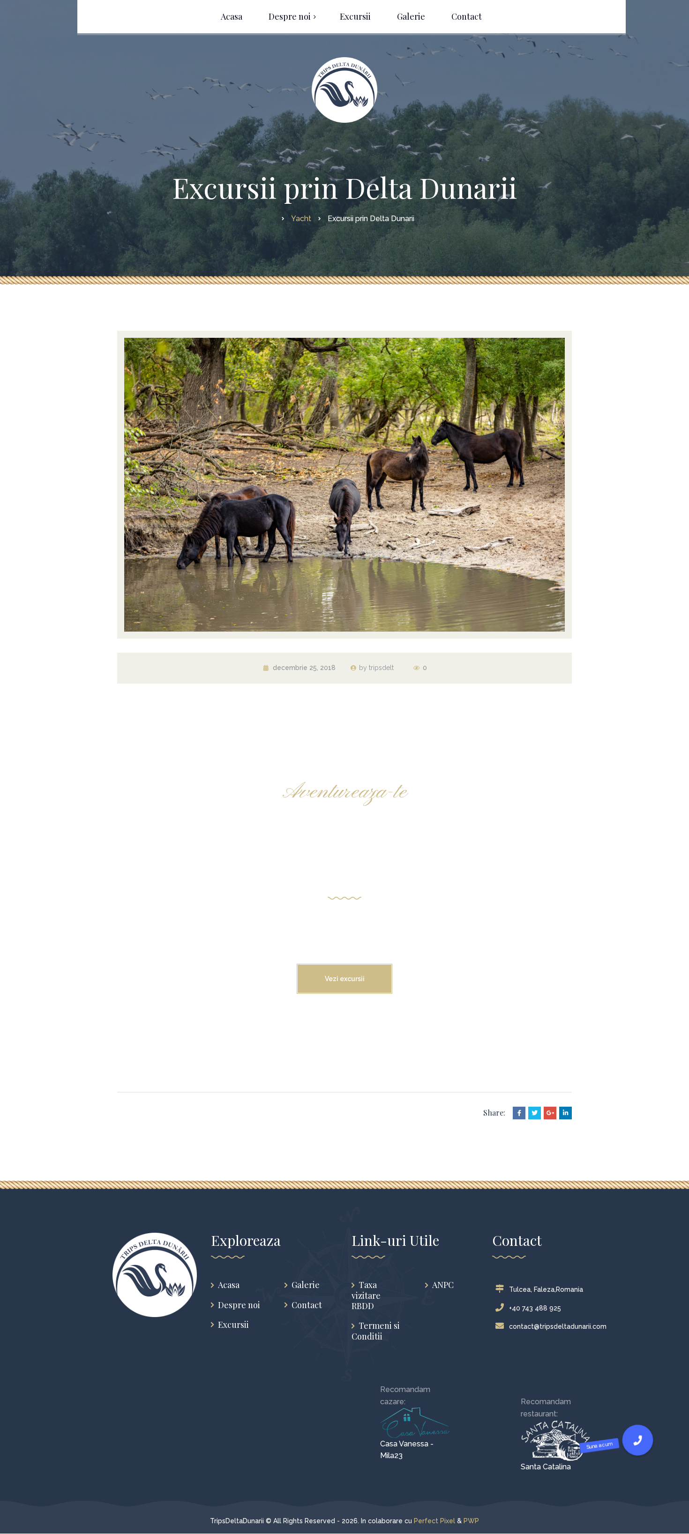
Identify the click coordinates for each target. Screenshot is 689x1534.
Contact (307, 1305)
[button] (638, 1440)
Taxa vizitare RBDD (366, 1295)
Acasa (229, 1285)
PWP (471, 1521)
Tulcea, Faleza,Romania (546, 1289)
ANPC (443, 1285)
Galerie (306, 1285)
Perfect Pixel (434, 1521)
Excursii (233, 1324)
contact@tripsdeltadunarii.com (558, 1326)
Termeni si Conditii (376, 1330)
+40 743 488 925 (535, 1308)
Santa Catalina (546, 1466)
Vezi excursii (345, 979)
